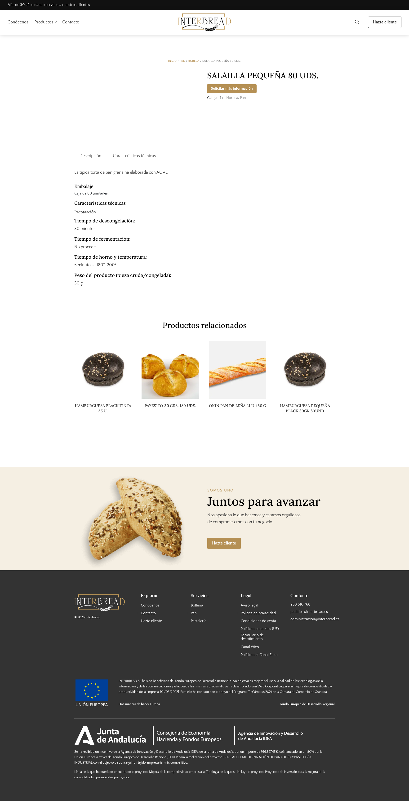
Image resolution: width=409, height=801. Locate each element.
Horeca (193, 60)
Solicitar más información (232, 88)
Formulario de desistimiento (252, 637)
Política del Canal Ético (259, 654)
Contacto (70, 22)
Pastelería (198, 621)
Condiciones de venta (258, 621)
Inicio (172, 60)
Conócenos (18, 22)
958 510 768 (300, 604)
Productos (44, 22)
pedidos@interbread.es (309, 612)
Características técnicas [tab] (134, 156)
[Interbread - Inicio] (204, 22)
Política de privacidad (258, 613)
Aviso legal (249, 605)
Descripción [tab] (90, 156)
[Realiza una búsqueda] (357, 22)
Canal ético (250, 647)
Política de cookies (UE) (260, 629)
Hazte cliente (385, 22)
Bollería (197, 605)
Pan (182, 60)
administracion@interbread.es (312, 619)
